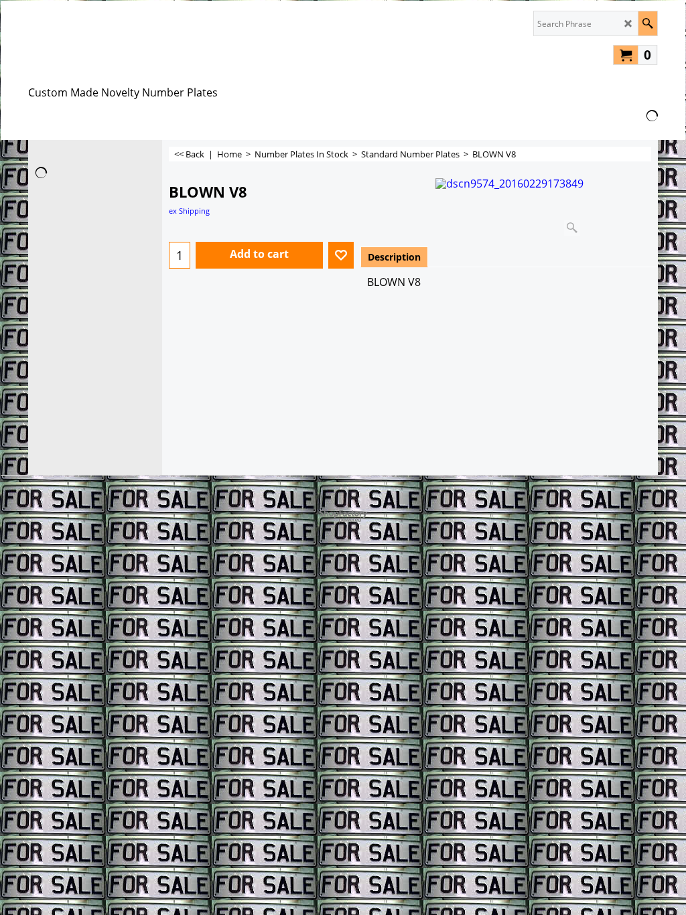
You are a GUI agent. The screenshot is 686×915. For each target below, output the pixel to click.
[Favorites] (341, 255)
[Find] (647, 23)
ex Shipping (189, 211)
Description (394, 257)
